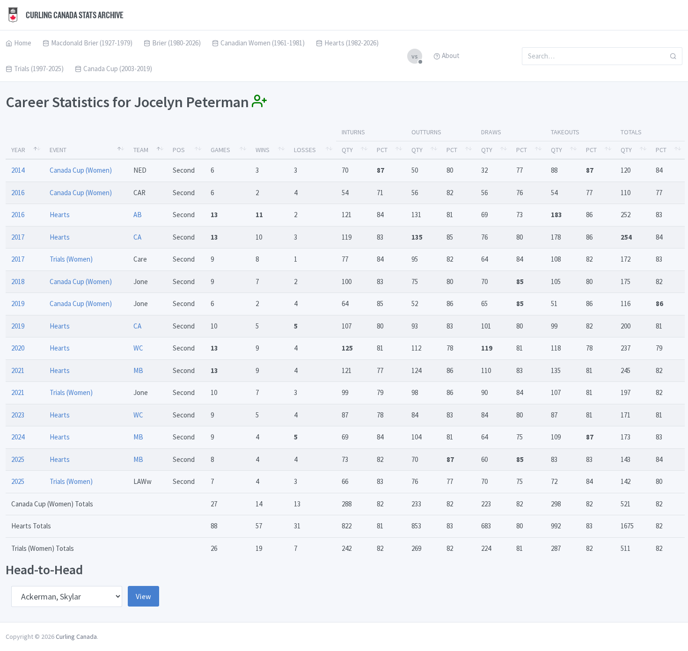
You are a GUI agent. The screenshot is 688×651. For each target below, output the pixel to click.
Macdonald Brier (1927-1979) (91, 42)
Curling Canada (76, 636)
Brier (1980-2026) (176, 42)
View (143, 596)
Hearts (60, 214)
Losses (305, 150)
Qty (347, 150)
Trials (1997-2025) (39, 68)
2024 (17, 436)
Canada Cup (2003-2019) (117, 68)
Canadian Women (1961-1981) (262, 42)
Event (58, 150)
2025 (17, 459)
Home (22, 42)
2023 (17, 414)
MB (138, 370)
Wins (263, 150)
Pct (382, 150)
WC (138, 348)
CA (137, 237)
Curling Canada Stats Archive (74, 15)
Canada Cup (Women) (81, 170)
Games (220, 150)
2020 (17, 348)
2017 (17, 237)
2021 (17, 370)
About (451, 55)
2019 (17, 303)
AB (137, 214)
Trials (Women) (71, 259)
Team (140, 150)
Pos (179, 150)
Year (18, 150)
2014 (17, 170)
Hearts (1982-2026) (351, 42)
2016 (17, 192)
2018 (17, 281)
